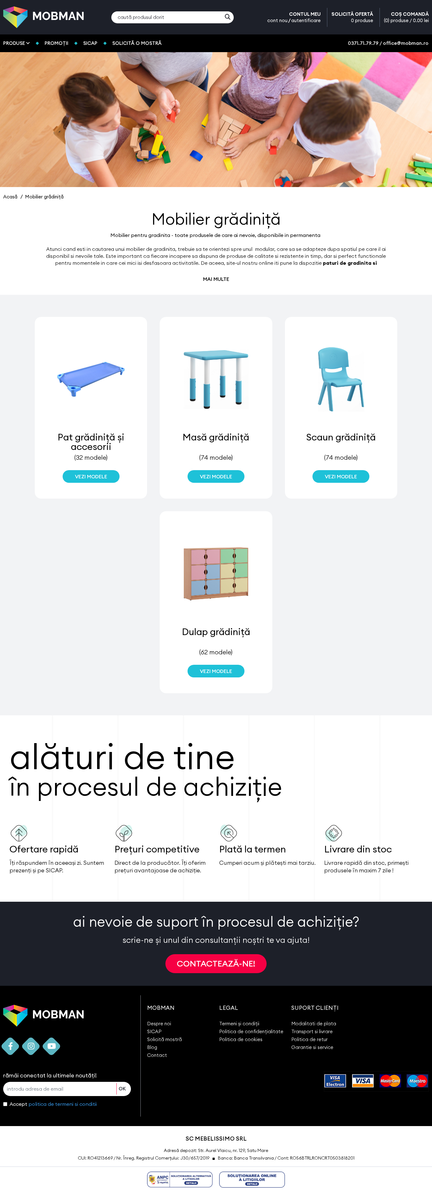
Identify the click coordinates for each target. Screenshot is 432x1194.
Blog (152, 1047)
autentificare (306, 20)
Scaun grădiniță (341, 437)
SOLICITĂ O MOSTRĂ (137, 43)
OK (122, 1089)
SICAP (90, 43)
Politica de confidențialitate (251, 1031)
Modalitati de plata (313, 1024)
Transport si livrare (312, 1031)
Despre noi (159, 1024)
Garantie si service (312, 1047)
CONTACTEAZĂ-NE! (216, 963)
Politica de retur (309, 1039)
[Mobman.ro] (43, 17)
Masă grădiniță (215, 437)
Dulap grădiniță (216, 632)
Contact (157, 1055)
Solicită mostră (164, 1039)
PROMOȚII (56, 43)
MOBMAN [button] (161, 1007)
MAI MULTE (216, 279)
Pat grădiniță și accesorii (91, 441)
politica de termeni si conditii (62, 1104)
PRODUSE (14, 43)
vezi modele (91, 476)
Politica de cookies (240, 1039)
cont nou (277, 20)
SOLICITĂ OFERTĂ (352, 17)
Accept (53, 1104)
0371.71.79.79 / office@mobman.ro (388, 43)
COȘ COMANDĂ (406, 17)
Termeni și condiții (239, 1024)
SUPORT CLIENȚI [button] (314, 1007)
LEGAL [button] (228, 1007)
